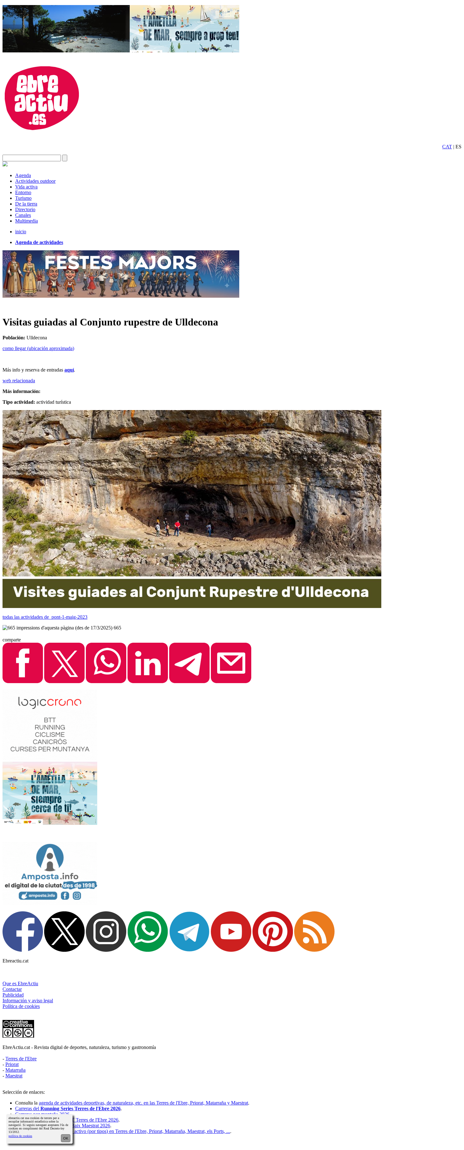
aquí (69, 369)
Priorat (12, 1064)
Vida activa (26, 186)
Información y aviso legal (28, 1000)
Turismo (23, 198)
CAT (447, 146)
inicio (20, 231)
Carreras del (68, 1108)
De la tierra (26, 203)
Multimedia (26, 220)
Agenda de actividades (39, 242)
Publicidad (13, 995)
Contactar (12, 989)
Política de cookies (21, 1006)
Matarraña (15, 1070)
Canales (23, 215)
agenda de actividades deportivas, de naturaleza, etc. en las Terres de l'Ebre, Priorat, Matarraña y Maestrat (143, 1102)
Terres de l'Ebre (21, 1058)
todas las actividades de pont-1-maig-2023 (45, 617)
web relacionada (19, 380)
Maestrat (13, 1075)
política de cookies (20, 1136)
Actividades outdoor (35, 181)
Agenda (23, 175)
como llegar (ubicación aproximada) (38, 348)
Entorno (23, 192)
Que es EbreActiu (20, 983)
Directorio (25, 209)
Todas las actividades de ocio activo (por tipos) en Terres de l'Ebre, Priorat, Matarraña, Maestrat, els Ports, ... (122, 1131)
